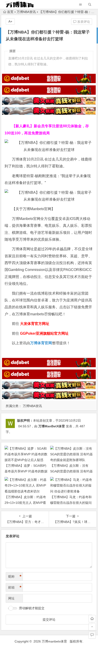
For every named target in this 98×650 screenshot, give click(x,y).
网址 (11, 598)
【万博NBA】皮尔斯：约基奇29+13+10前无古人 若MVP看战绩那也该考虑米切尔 (25, 502)
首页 (10, 12)
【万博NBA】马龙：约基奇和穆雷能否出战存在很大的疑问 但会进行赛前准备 (71, 502)
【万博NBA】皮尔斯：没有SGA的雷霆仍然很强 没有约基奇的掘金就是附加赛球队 (71, 471)
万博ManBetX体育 (51, 426)
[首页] (92, 618)
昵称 (14, 576)
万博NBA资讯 (26, 12)
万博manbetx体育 (54, 641)
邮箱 (14, 587)
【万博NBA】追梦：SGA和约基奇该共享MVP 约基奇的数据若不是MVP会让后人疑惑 (26, 471)
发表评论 (83, 21)
